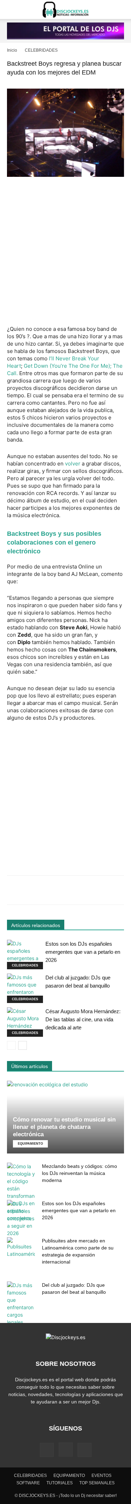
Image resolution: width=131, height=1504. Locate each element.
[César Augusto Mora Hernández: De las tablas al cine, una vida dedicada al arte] (24, 1022)
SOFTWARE (28, 1482)
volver (72, 463)
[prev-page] (11, 1045)
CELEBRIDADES (41, 50)
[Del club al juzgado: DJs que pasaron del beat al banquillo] (24, 988)
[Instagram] (66, 1449)
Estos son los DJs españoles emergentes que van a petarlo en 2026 (82, 952)
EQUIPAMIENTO (30, 1143)
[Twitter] (85, 1450)
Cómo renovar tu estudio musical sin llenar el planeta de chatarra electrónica (64, 1127)
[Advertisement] (65, 252)
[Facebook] (47, 1450)
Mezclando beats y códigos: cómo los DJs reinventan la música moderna (79, 1173)
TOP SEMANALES (97, 1482)
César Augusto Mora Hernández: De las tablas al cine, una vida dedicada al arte (83, 1019)
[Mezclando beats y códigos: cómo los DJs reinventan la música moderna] (21, 1192)
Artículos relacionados (35, 925)
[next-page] (22, 1045)
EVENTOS (101, 1475)
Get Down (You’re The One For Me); (68, 365)
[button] (12, 9)
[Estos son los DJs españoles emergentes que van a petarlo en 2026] (24, 954)
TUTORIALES (59, 1482)
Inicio (12, 50)
